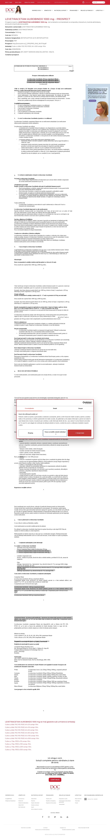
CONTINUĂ (55, 780)
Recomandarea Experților (93, 795)
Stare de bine (78, 798)
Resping (30, 433)
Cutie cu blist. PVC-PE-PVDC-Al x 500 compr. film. (22, 738)
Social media (55, 812)
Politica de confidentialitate (42, 829)
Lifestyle (99, 10)
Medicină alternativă (23, 802)
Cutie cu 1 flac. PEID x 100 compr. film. (18, 744)
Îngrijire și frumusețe (51, 802)
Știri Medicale (21, 807)
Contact (45, 827)
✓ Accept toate (79, 433)
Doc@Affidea (8, 798)
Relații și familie (87, 10)
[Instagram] (49, 817)
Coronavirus (21, 798)
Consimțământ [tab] (29, 408)
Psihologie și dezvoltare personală (65, 801)
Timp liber (77, 800)
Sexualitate (61, 804)
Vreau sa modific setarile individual (55, 432)
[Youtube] (67, 817)
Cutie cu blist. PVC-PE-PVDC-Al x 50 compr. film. (21, 730)
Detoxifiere (33, 798)
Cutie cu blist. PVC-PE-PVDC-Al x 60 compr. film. (21, 733)
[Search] (104, 2)
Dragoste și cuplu (63, 798)
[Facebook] (43, 817)
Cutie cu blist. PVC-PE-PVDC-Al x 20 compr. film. (21, 724)
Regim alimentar (35, 802)
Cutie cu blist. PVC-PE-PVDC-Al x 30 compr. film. (21, 727)
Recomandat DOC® (83, 827)
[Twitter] (55, 817)
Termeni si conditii (26, 827)
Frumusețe (74, 10)
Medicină (20, 800)
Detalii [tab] (55, 408)
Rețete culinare (35, 805)
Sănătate (47, 10)
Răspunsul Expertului (10, 800)
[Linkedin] (61, 817)
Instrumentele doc (61, 2)
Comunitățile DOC (43, 2)
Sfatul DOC (21, 805)
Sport (32, 807)
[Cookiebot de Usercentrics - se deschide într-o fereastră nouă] (84, 402)
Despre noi (63, 827)
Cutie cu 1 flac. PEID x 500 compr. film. (18, 749)
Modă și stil (48, 798)
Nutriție (33, 800)
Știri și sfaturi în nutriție (36, 809)
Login (87, 2)
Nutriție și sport (60, 10)
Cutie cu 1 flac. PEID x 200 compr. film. (18, 747)
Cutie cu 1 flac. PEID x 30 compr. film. (17, 741)
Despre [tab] (80, 408)
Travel (76, 802)
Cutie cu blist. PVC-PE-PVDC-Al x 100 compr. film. (22, 736)
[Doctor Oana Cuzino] (14, 10)
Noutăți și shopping (50, 800)
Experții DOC (36, 10)
